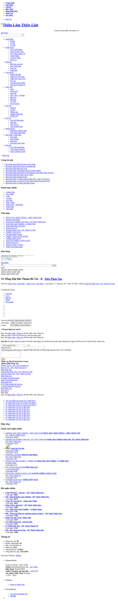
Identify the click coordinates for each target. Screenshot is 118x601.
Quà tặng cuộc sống (17, 143)
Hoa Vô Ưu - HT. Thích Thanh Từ (14, 368)
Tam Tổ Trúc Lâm (17, 52)
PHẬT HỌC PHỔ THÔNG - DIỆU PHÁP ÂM (23, 218)
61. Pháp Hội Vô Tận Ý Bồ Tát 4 (18, 415)
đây (10, 361)
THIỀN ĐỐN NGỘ (13, 238)
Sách (12, 89)
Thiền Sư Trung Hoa (17, 79)
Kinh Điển (9, 39)
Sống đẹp (13, 141)
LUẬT (12, 43)
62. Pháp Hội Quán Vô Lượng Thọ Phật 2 (21, 403)
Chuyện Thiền (15, 58)
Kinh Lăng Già (11, 228)
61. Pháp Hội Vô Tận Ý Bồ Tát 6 (18, 411)
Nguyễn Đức (27, 522)
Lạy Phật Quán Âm (13, 522)
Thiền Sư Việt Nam (17, 77)
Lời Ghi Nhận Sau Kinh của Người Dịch (20, 401)
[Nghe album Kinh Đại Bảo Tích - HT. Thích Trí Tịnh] (16, 372)
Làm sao (13, 122)
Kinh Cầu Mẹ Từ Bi (13, 518)
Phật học (9, 62)
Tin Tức (8, 106)
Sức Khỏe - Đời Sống (13, 135)
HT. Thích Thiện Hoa (35, 493)
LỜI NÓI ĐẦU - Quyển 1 (15, 493)
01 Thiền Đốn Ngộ (13, 526)
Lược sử (13, 68)
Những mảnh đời (16, 114)
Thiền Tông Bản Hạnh (14, 247)
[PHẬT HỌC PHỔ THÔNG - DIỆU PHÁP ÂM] (24, 433)
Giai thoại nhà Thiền (17, 83)
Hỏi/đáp (13, 596)
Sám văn (13, 97)
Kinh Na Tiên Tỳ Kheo (14, 245)
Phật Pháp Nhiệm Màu (18, 131)
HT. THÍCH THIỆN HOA (15, 435)
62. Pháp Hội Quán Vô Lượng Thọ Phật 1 (21, 405)
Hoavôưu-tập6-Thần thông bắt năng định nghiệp (23, 171)
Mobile (18, 555)
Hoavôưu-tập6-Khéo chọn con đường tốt (20, 166)
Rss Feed (4, 33)
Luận (8, 196)
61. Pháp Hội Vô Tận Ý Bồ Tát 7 (18, 409)
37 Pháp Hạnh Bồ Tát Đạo (11, 386)
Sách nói (9, 200)
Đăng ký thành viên (17, 585)
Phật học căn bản (16, 64)
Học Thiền (10, 194)
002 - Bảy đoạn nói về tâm (16, 530)
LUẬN (12, 45)
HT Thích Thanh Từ (17, 54)
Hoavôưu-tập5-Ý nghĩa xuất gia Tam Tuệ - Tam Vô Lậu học (28, 179)
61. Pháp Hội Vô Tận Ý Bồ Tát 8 (18, 407)
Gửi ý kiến (33, 567)
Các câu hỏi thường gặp (19, 594)
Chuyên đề (9, 72)
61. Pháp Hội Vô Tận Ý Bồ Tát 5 (18, 413)
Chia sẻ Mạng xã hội (17, 152)
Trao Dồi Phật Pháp (17, 147)
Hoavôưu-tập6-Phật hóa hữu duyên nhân (20, 164)
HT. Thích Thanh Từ (13, 475)
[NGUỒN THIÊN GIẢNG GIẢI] (18, 473)
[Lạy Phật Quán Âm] (14, 467)
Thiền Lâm (10, 47)
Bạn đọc (9, 145)
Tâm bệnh (9, 209)
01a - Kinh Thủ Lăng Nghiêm (17, 509)
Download (9, 302)
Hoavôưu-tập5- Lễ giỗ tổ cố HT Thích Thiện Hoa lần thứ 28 (28, 181)
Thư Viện (9, 87)
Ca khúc (9, 198)
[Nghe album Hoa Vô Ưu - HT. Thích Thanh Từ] (14, 366)
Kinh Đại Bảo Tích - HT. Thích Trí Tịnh (21, 230)
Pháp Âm (5, 155)
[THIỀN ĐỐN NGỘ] (14, 480)
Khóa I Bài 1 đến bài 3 (14, 505)
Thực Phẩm (14, 139)
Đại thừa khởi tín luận (14, 234)
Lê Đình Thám (11, 463)
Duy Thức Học (15, 66)
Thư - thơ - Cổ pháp (17, 95)
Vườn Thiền (14, 56)
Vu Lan (13, 81)
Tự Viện (13, 102)
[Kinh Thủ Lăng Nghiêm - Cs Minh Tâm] (21, 461)
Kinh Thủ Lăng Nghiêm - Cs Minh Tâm (20, 224)
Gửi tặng (9, 294)
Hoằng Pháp (10, 129)
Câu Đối (13, 93)
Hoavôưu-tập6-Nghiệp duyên (16, 177)
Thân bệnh (10, 207)
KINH (12, 41)
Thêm (8, 300)
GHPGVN (14, 116)
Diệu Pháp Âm (53, 278)
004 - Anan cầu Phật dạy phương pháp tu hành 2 (25, 514)
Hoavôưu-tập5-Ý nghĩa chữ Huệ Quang (20, 183)
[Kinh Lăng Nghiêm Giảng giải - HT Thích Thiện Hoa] (26, 439)
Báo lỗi (8, 298)
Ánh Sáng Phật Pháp (17, 133)
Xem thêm (14, 257)
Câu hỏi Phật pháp (17, 120)
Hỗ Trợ (8, 118)
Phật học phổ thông (13, 220)
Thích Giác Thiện (12, 451)
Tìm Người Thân (16, 127)
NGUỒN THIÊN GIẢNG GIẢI (18, 241)
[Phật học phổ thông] (14, 455)
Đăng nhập (11, 333)
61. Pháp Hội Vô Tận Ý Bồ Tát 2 (18, 419)
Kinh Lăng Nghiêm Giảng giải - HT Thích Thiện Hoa (25, 222)
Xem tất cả (5, 390)
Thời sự (13, 108)
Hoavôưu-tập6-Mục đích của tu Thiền (19, 175)
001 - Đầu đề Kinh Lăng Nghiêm (18, 497)
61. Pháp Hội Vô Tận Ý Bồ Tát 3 (18, 417)
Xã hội (12, 110)
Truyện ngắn (14, 104)
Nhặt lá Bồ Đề (15, 75)
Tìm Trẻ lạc (14, 124)
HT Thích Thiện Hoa (13, 441)
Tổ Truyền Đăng (16, 50)
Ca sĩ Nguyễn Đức (12, 469)
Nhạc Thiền (10, 202)
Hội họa (13, 99)
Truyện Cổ (14, 91)
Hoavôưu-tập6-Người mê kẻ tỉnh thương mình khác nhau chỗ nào (29, 173)
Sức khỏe (13, 137)
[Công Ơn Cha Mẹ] (8, 448)
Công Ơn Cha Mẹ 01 (14, 501)
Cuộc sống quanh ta (17, 149)
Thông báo (14, 112)
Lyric (7, 296)
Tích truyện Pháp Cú (17, 85)
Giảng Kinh (10, 192)
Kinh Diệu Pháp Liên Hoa (15, 226)
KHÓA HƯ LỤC (12, 243)
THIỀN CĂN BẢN (13, 232)
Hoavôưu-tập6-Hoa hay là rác (16, 169)
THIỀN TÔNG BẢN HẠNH (17, 236)
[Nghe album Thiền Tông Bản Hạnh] (10, 378)
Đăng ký (9, 19)
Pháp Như (27, 518)
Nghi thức (14, 70)
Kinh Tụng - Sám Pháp (14, 205)
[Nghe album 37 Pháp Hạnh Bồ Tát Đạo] (11, 384)
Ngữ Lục (13, 60)
